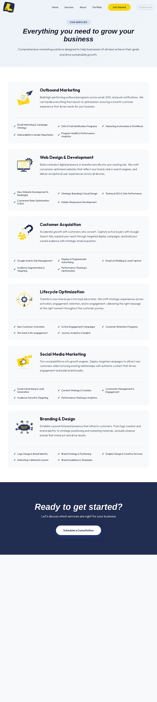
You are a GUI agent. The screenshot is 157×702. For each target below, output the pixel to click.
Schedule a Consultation (78, 530)
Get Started (119, 7)
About (83, 7)
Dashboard (145, 7)
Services (68, 7)
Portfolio (97, 7)
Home (55, 7)
